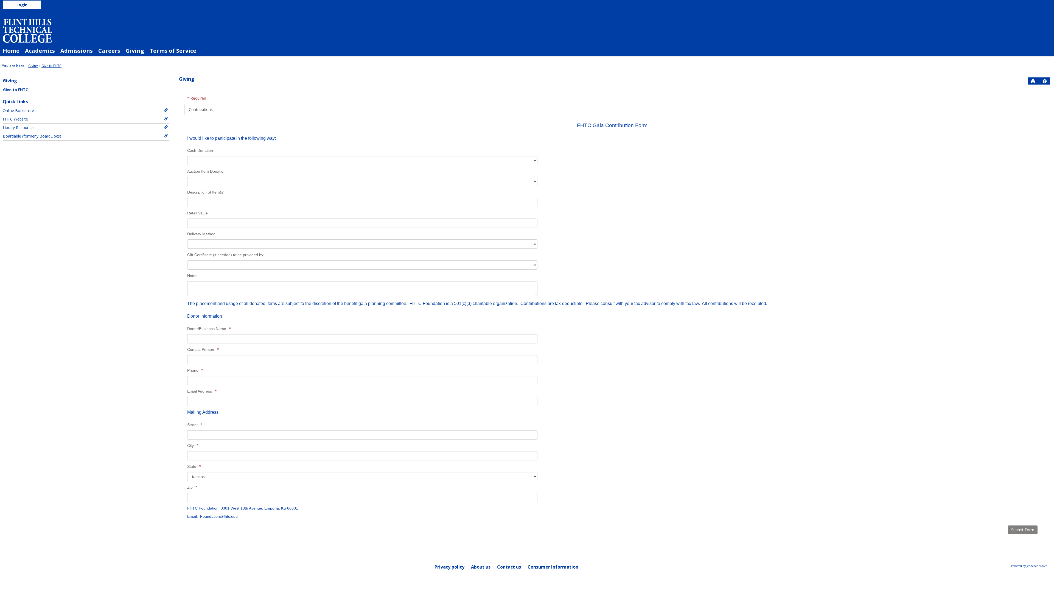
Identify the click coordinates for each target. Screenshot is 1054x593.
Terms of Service (173, 50)
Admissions (76, 50)
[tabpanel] (613, 325)
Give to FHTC (51, 65)
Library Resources (19, 127)
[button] (1044, 81)
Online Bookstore (18, 110)
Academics (40, 50)
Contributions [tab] (201, 109)
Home (11, 50)
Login (21, 4)
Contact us (509, 567)
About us (480, 567)
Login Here (79, 11)
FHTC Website (15, 119)
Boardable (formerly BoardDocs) (32, 136)
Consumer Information (553, 567)
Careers (109, 50)
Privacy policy (449, 567)
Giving (135, 50)
